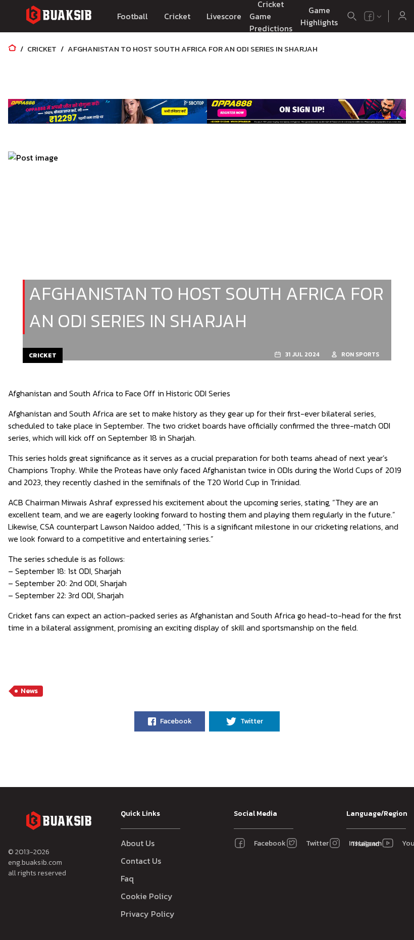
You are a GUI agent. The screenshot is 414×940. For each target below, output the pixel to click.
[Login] (402, 16)
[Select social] (373, 16)
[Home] (12, 49)
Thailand (363, 844)
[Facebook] (369, 16)
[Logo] (58, 16)
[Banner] (107, 111)
